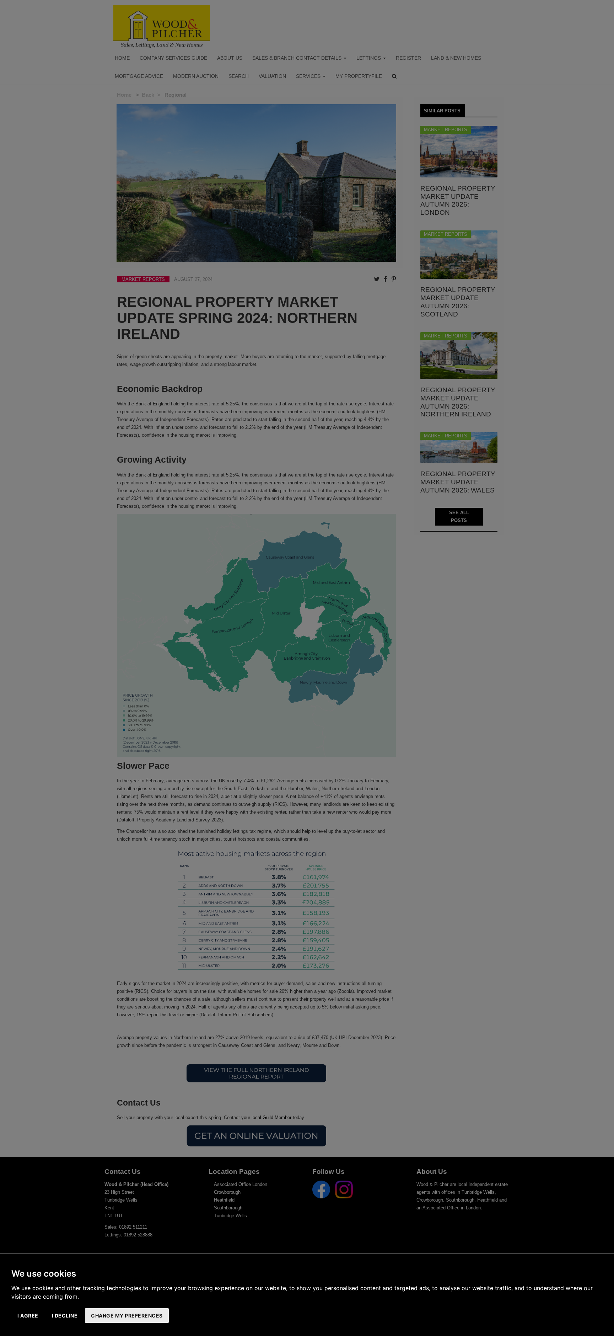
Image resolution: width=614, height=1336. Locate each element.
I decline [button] (65, 1316)
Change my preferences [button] (127, 1316)
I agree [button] (27, 1316)
